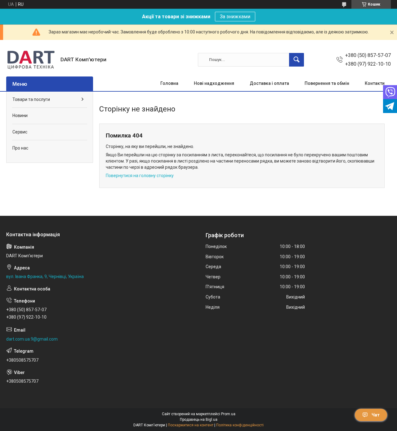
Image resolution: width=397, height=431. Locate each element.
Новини (20, 115)
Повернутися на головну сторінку (140, 175)
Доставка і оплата (269, 83)
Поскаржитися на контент (190, 425)
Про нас (20, 148)
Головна (169, 83)
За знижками (235, 17)
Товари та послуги (31, 99)
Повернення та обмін (327, 83)
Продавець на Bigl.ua (198, 419)
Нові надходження (214, 83)
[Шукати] (296, 60)
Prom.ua (228, 414)
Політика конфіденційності (240, 425)
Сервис (19, 131)
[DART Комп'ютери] (31, 59)
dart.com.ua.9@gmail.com (32, 339)
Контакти (375, 83)
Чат (376, 414)
